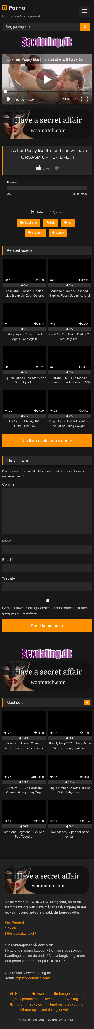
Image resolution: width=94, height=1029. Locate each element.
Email (7, 560)
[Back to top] (80, 1016)
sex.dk (49, 999)
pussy (60, 232)
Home (19, 994)
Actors (42, 994)
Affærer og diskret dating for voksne (47, 1010)
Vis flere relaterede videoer (47, 440)
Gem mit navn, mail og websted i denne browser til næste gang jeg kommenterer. (46, 610)
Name (8, 541)
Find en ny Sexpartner (67, 1004)
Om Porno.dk (15, 923)
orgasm (37, 232)
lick (52, 222)
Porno (16, 8)
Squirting (31, 222)
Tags (18, 1004)
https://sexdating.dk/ (20, 933)
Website (8, 578)
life (70, 222)
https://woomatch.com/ (33, 978)
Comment (9, 484)
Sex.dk (10, 928)
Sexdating (70, 999)
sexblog (36, 1004)
